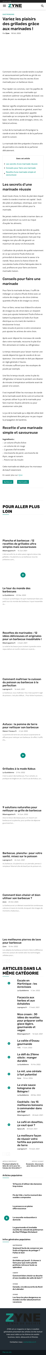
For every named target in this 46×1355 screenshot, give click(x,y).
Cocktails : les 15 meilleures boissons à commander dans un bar (30, 1106)
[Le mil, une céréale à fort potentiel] (9, 1074)
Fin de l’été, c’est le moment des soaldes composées (27, 1196)
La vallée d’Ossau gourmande (28, 1042)
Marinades (23, 482)
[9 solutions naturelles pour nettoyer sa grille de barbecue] (23, 794)
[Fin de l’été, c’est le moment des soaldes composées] (7, 1196)
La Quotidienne (8, 595)
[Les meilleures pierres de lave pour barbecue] (23, 926)
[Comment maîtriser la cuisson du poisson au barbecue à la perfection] (23, 665)
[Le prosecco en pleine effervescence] (7, 1207)
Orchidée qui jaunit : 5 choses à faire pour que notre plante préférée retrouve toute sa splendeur (27, 1263)
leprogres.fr (7, 689)
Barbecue (8, 482)
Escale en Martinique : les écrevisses (27, 983)
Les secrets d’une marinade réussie (21, 164)
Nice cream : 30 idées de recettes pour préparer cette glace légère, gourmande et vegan (30, 1022)
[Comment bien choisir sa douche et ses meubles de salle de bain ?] (7, 1276)
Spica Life (21, 1129)
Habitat (15, 1257)
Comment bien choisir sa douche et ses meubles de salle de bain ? (28, 1277)
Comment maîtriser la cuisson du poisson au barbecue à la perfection (22, 682)
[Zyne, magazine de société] (15, 6)
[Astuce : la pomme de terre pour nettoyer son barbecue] (23, 711)
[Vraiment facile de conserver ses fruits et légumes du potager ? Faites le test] (7, 1249)
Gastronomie (8, 14)
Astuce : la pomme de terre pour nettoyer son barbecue (21, 726)
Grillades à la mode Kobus (19, 768)
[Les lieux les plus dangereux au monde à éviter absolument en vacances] (7, 1298)
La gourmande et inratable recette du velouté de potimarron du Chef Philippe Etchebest (28, 1229)
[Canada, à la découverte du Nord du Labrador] (7, 1287)
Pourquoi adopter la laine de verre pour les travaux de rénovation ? (12, 1166)
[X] (19, 494)
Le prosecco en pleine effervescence (23, 1207)
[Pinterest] (24, 494)
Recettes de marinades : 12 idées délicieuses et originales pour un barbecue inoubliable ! (22, 636)
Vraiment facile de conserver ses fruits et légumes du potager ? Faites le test (28, 1250)
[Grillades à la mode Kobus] (23, 755)
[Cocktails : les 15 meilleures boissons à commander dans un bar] (9, 1104)
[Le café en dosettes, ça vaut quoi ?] (9, 1124)
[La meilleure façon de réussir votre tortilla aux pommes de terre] (9, 1138)
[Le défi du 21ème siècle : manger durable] (9, 1057)
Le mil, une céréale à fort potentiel (29, 1073)
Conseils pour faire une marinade (21, 168)
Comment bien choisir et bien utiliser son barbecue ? (21, 896)
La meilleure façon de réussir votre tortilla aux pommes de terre (30, 1140)
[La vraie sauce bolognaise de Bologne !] (9, 1087)
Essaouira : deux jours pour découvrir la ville (34, 1165)
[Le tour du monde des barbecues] (23, 575)
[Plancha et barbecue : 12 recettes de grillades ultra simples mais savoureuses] (23, 527)
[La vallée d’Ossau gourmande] (9, 1043)
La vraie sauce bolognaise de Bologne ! (26, 1088)
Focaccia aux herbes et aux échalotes (26, 1000)
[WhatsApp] (30, 494)
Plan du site (7, 1352)
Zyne (7, 33)
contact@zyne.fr (30, 1342)
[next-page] (8, 960)
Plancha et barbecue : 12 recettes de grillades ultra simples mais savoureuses (19, 543)
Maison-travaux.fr (10, 731)
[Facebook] (13, 494)
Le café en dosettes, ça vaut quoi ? (30, 1123)
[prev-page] (4, 960)
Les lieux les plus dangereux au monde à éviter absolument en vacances (27, 1299)
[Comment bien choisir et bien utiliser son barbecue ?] (23, 882)
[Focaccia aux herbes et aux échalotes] (9, 1000)
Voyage (15, 1284)
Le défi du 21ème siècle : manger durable (28, 1057)
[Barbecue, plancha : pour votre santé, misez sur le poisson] (23, 839)
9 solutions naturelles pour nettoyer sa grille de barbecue (22, 809)
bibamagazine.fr (9, 551)
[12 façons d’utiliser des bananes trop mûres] (7, 1185)
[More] (36, 494)
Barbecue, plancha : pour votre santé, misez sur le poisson (22, 854)
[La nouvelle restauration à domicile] (7, 1218)
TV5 (18, 1048)
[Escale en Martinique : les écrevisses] (9, 983)
